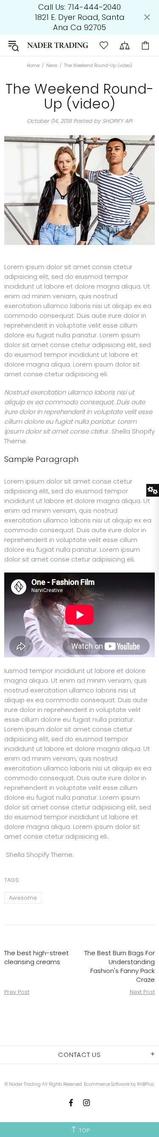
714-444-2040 (94, 7)
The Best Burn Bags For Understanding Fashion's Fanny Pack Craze (119, 966)
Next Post (142, 991)
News (51, 66)
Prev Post (16, 991)
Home (33, 66)
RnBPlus (145, 1084)
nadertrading (57, 45)
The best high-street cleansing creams (36, 957)
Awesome (23, 898)
